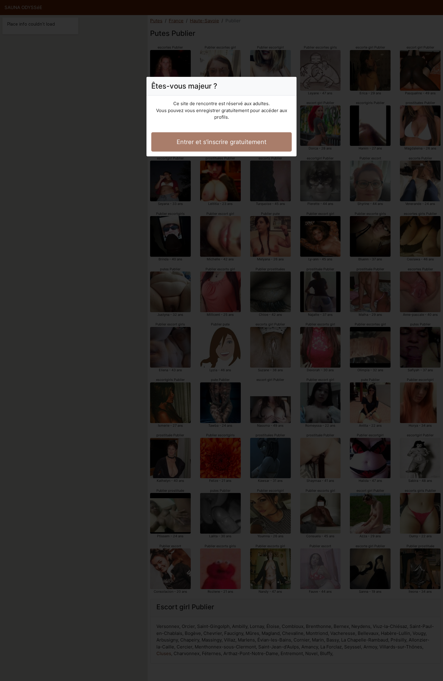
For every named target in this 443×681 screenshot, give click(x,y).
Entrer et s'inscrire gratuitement (221, 142)
